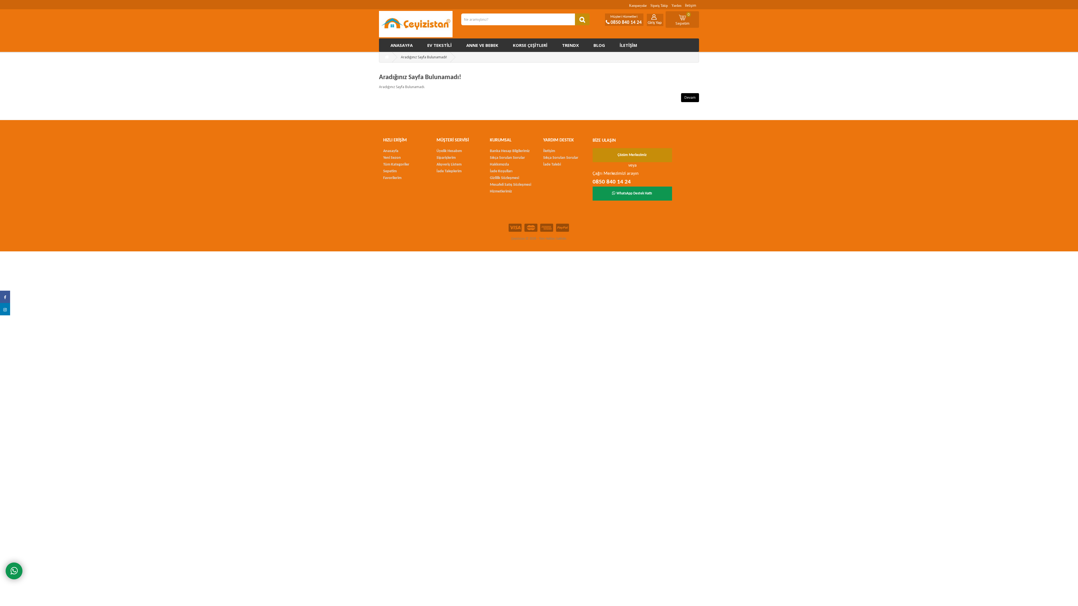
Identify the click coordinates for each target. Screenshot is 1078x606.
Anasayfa (401, 45)
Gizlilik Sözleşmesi (504, 178)
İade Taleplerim (449, 171)
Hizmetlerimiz (501, 191)
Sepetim (682, 19)
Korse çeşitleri (530, 45)
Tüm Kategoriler (396, 164)
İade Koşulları (501, 171)
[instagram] (5, 309)
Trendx (570, 45)
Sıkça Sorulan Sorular (507, 158)
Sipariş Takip (659, 6)
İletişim (690, 5)
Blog (599, 45)
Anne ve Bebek (482, 45)
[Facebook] (5, 297)
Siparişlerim (446, 158)
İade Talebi (552, 164)
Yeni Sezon (392, 158)
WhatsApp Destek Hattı (634, 193)
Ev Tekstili (439, 45)
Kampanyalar (638, 6)
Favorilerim (392, 178)
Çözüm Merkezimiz (632, 155)
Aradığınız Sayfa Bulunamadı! (424, 57)
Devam (690, 97)
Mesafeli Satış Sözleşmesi (510, 185)
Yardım (676, 6)
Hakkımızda (499, 164)
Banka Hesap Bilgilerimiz (510, 151)
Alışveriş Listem (449, 164)
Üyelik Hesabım (449, 151)
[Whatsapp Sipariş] (14, 571)
